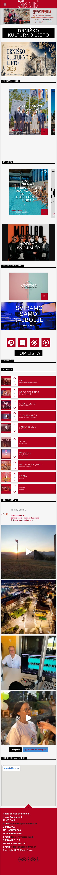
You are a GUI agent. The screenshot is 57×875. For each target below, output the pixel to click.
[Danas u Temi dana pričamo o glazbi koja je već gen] (28, 663)
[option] (28, 112)
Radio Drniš (16, 130)
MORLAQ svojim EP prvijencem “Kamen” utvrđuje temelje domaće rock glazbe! (28, 246)
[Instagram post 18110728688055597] (28, 718)
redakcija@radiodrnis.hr (23, 847)
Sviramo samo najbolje (28, 314)
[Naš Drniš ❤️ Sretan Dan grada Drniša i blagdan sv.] (28, 552)
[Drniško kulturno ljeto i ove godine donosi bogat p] (28, 607)
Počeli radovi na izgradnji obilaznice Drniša (29, 110)
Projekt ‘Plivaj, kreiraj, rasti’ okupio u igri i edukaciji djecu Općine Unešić (28, 190)
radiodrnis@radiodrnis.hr (23, 823)
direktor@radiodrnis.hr (22, 837)
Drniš (13, 91)
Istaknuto (16, 172)
